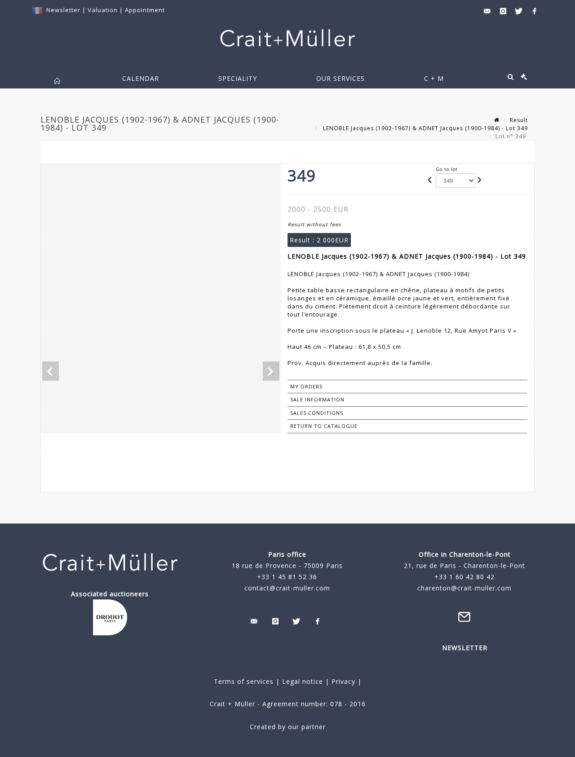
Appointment (145, 10)
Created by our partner (288, 726)
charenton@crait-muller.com (464, 588)
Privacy (342, 681)
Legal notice (302, 681)
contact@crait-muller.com (287, 588)
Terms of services (244, 681)
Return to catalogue (324, 426)
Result (519, 120)
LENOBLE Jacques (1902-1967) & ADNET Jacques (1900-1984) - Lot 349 (424, 128)
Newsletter (63, 10)
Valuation (103, 10)
